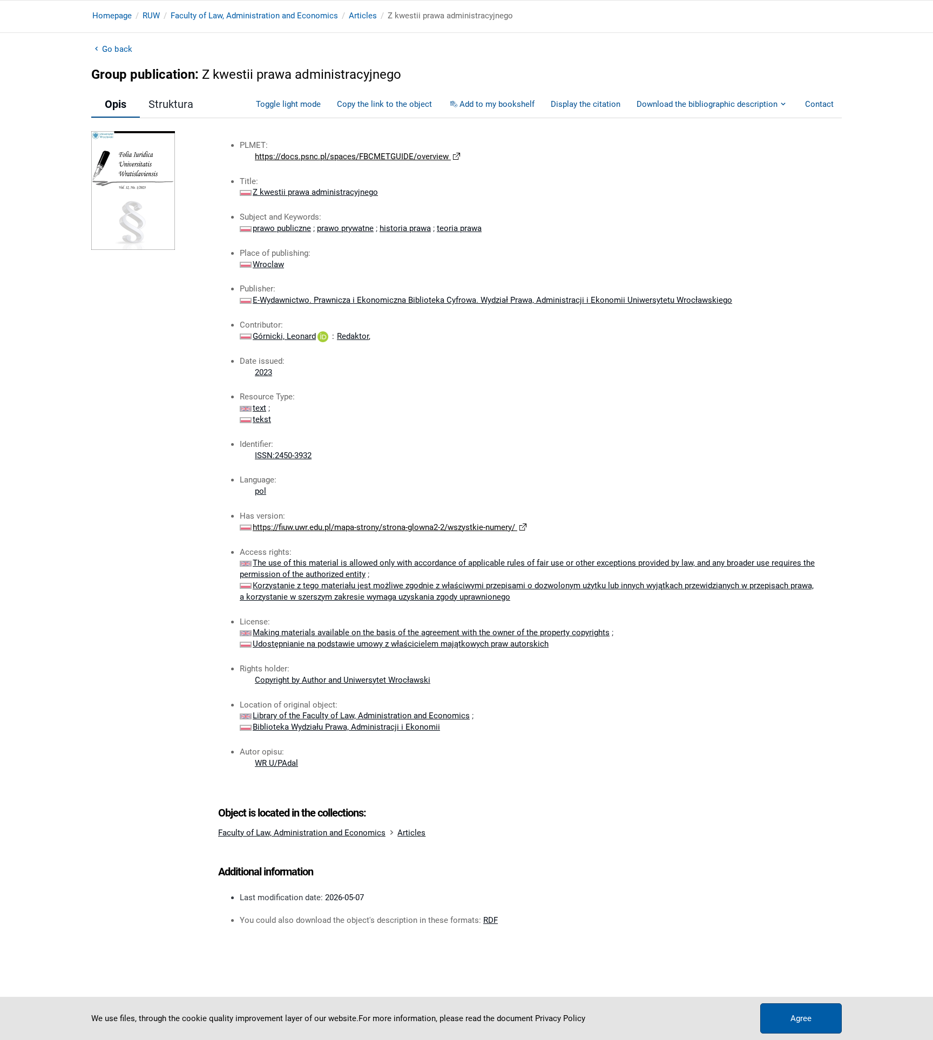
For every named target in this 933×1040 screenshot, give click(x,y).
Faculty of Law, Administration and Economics (254, 16)
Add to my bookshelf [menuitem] (497, 104)
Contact (819, 104)
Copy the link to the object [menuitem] (384, 104)
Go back (117, 49)
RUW (151, 16)
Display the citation (585, 104)
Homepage (112, 16)
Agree (801, 1018)
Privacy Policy (560, 1018)
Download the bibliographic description (707, 104)
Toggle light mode (288, 104)
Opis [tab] (115, 104)
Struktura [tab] (170, 104)
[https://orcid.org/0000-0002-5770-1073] (322, 336)
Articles (363, 16)
